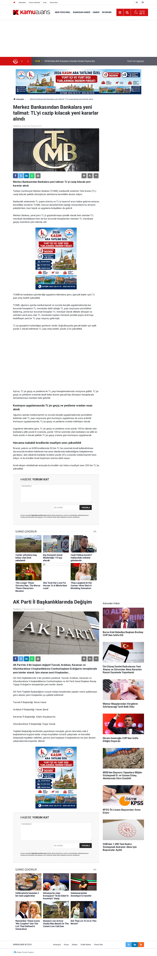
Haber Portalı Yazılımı (25, 952)
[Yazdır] (38, 175)
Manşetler (22, 2)
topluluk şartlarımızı (39, 515)
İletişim (75, 945)
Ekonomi (106, 12)
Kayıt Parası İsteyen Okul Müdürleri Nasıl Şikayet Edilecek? (69, 61)
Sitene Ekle (54, 2)
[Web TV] (136, 2)
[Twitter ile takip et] (129, 944)
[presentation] (22, 61)
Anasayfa (20, 99)
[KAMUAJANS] (31, 12)
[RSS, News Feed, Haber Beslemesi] (141, 944)
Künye (66, 945)
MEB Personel (63, 12)
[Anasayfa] (14, 2)
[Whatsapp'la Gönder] (32, 175)
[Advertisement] (78, 38)
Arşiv (45, 2)
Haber (96, 12)
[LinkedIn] (26, 175)
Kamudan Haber (81, 12)
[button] (84, 175)
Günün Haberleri (34, 2)
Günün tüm (135, 61)
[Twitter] (21, 175)
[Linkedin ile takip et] (135, 944)
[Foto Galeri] (142, 2)
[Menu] (120, 12)
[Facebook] (15, 175)
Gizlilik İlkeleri (86, 945)
